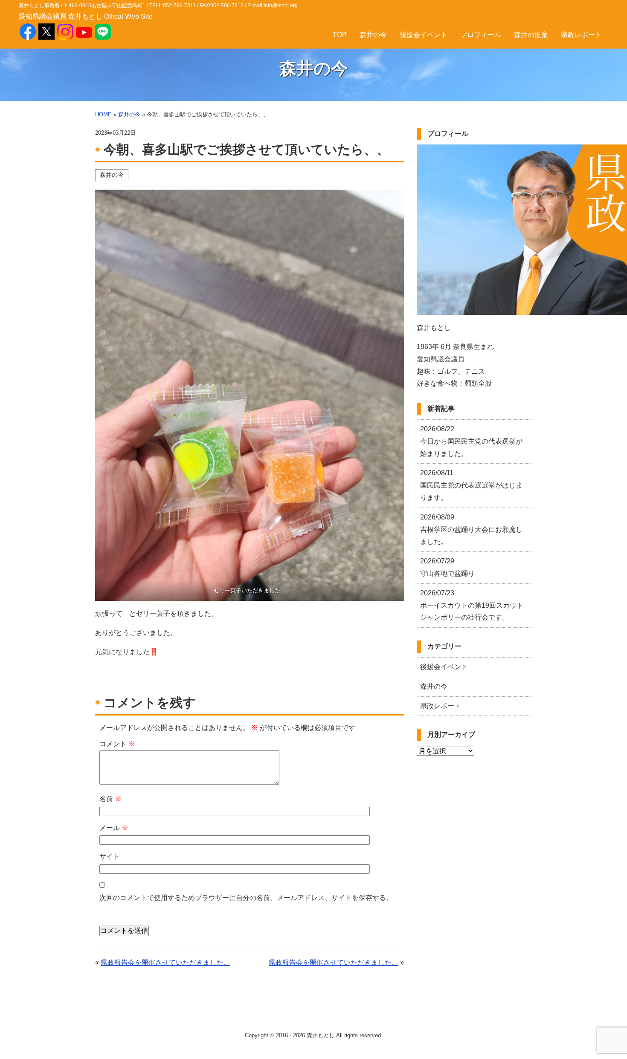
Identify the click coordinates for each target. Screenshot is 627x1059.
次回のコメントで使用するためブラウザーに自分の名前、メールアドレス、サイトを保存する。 (246, 897)
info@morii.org (281, 6)
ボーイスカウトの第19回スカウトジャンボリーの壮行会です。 (471, 605)
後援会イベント (423, 34)
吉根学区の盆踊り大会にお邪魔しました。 (471, 529)
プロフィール (480, 34)
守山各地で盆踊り (447, 567)
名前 (110, 798)
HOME (103, 114)
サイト (109, 856)
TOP (340, 34)
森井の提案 (531, 34)
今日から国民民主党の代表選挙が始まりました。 (471, 441)
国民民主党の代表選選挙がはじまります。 (471, 485)
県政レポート (581, 34)
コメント (117, 743)
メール (113, 827)
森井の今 (373, 34)
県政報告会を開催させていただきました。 (165, 962)
